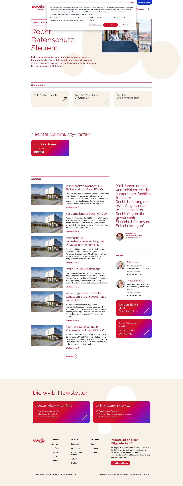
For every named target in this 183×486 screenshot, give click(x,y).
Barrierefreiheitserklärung (132, 474)
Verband (55, 444)
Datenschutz (118, 474)
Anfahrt (74, 459)
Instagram (94, 448)
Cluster (54, 456)
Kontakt (74, 463)
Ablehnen (126, 25)
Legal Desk (75, 444)
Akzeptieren (110, 25)
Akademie (55, 461)
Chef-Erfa (55, 448)
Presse (131, 2)
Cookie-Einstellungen (95, 25)
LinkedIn (94, 444)
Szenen (34, 22)
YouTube (94, 452)
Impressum (146, 474)
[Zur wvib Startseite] (39, 441)
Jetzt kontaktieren (120, 463)
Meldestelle (75, 448)
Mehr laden (70, 357)
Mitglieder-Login (144, 2)
